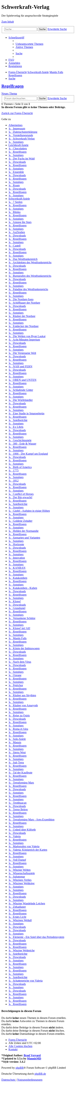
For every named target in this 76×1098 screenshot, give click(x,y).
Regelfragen (12, 86)
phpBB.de (40, 1073)
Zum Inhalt (7, 21)
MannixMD (34, 1058)
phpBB (20, 1067)
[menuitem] (29, 43)
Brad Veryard (32, 1055)
